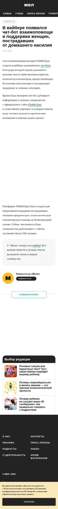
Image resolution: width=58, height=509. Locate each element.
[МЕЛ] (29, 5)
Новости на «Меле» (28, 274)
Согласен (29, 502)
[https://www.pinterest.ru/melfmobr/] (42, 424)
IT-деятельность (14, 455)
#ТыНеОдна (34, 104)
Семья (7, 13)
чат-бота (45, 65)
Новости (9, 22)
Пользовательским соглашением (19, 488)
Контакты (37, 436)
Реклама (8, 442)
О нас (6, 436)
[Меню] (53, 5)
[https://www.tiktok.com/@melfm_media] (33, 424)
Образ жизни (36, 13)
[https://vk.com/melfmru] (24, 424)
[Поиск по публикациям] (5, 5)
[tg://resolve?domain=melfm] (5, 424)
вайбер (36, 245)
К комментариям (28, 295)
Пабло (35, 449)
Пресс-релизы (40, 442)
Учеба (19, 13)
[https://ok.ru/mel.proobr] (51, 424)
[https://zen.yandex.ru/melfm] (15, 424)
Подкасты (9, 449)
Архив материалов (39, 456)
